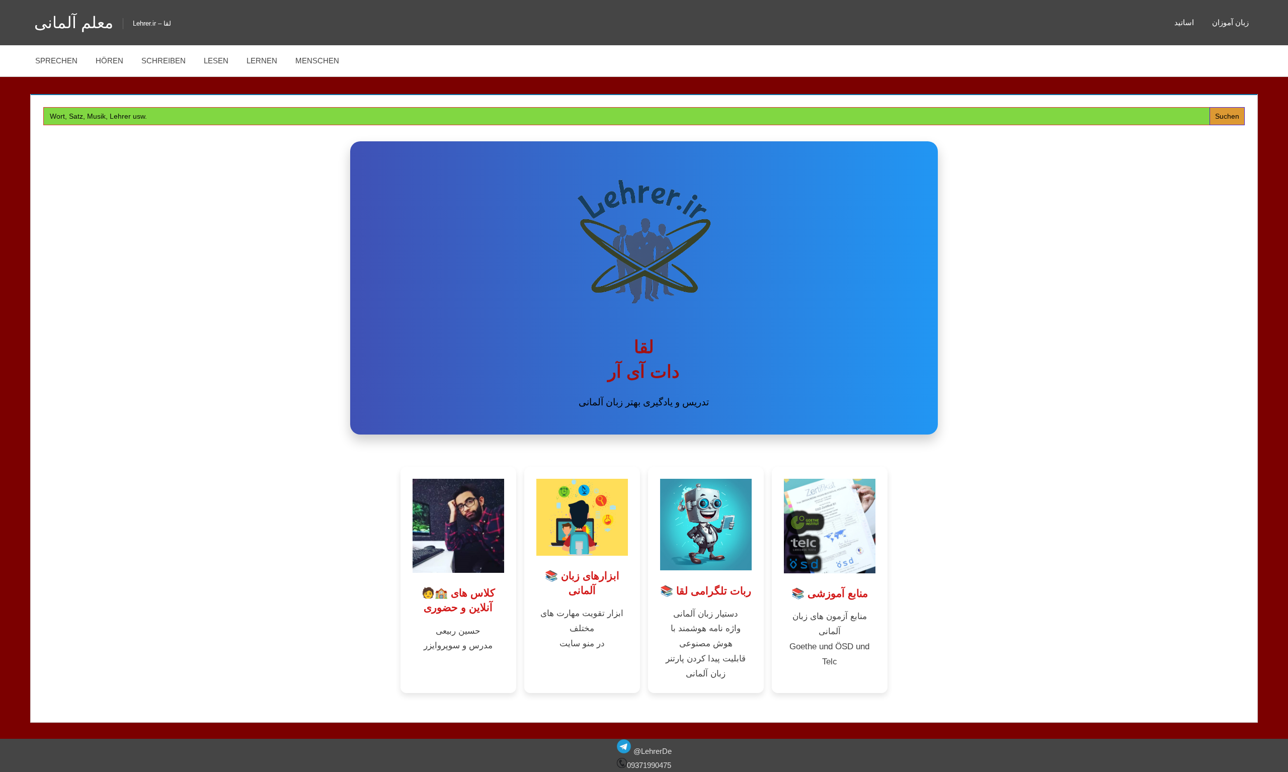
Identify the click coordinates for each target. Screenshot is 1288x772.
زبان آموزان (1230, 22)
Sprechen (56, 60)
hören (109, 60)
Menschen (317, 60)
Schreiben (163, 60)
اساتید (1184, 22)
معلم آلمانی (73, 23)
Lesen (216, 60)
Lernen (262, 60)
